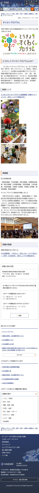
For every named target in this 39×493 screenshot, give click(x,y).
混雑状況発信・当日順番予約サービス (13, 336)
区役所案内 (5, 442)
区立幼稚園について (8, 340)
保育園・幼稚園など (29, 13)
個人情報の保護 (7, 450)
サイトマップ (6, 444)
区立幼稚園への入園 (8, 344)
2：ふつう (19, 296)
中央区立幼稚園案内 (8, 383)
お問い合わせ (6, 452)
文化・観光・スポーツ (10, 411)
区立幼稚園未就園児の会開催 (10, 379)
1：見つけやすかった (10, 306)
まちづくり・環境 (8, 415)
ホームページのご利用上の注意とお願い (14, 436)
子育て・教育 (15, 13)
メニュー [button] (36, 3)
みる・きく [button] (31, 3)
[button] (32, 9)
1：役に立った (8, 296)
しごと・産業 (7, 418)
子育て (30, 9)
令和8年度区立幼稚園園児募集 (11, 367)
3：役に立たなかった (10, 298)
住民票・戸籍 (22, 9)
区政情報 (6, 421)
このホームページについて (10, 439)
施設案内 (13, 9)
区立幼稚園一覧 (6, 371)
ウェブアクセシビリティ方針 (11, 447)
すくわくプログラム (7, 331)
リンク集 (5, 455)
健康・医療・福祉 (8, 405)
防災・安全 (6, 401)
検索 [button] (27, 3)
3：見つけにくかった (10, 308)
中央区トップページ (6, 13)
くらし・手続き (8, 398)
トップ (6, 9)
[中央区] (5, 2)
